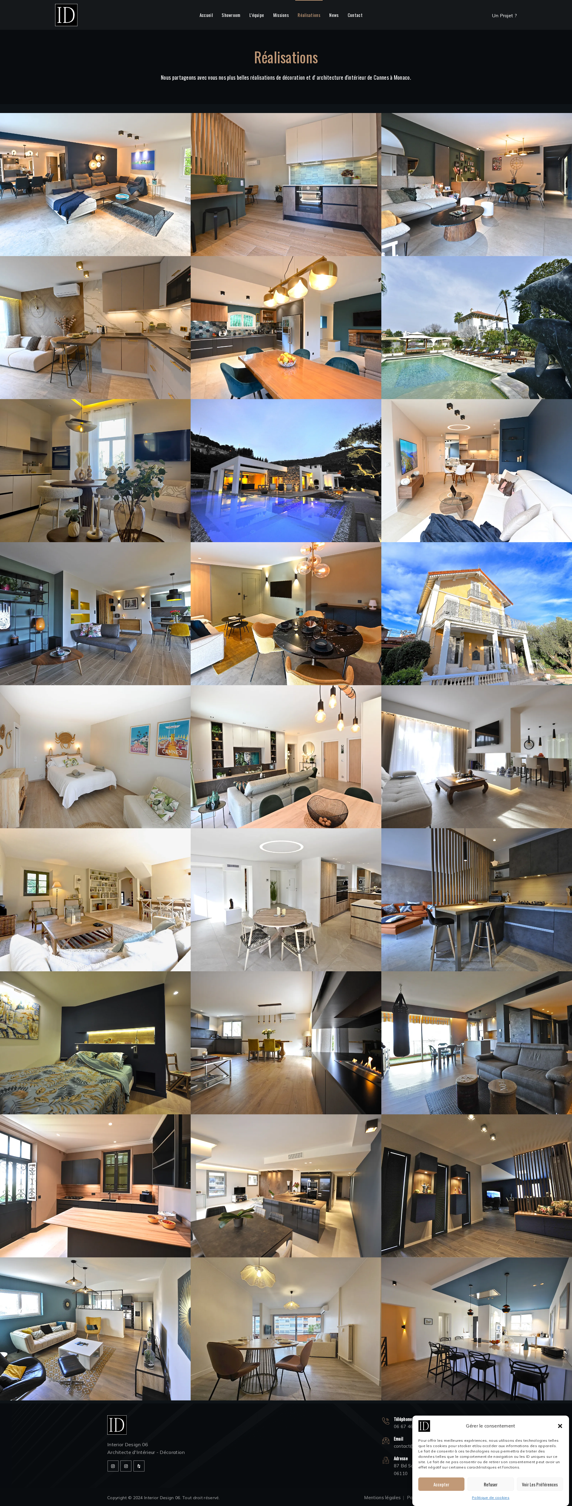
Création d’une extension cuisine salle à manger (286, 456)
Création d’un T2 (476, 456)
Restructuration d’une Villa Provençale (95, 170)
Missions (281, 15)
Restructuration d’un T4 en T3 (286, 1029)
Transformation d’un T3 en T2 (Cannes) (476, 742)
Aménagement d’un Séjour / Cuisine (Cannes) (286, 742)
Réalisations (309, 15)
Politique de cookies (490, 1497)
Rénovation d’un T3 (95, 599)
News (333, 15)
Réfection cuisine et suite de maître (95, 1029)
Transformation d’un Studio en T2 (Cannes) (95, 313)
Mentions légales (382, 1497)
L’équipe (256, 15)
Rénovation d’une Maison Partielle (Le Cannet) (95, 1172)
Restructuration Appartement (286, 886)
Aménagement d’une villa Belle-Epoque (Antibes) (477, 313)
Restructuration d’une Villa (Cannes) (476, 1315)
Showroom (231, 15)
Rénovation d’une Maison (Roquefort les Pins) (95, 1315)
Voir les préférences (540, 1484)
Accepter (441, 1484)
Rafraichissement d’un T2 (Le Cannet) (286, 1315)
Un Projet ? (504, 15)
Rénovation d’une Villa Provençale (95, 886)
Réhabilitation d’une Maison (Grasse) (286, 313)
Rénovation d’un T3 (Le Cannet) (286, 170)
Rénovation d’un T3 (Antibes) (477, 1029)
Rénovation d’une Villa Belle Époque (477, 599)
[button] (560, 1426)
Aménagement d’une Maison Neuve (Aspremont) (476, 1172)
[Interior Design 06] (66, 15)
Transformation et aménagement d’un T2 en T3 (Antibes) (95, 456)
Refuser (491, 1484)
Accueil (206, 15)
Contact (355, 15)
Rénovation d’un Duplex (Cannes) (95, 742)
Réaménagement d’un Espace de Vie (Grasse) (476, 886)
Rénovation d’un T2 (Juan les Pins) (286, 599)
